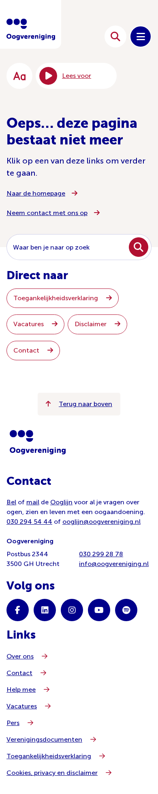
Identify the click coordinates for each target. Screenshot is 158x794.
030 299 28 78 (101, 554)
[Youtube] (99, 610)
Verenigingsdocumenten (44, 739)
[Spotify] (126, 610)
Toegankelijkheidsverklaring (56, 298)
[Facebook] (17, 610)
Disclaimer (91, 324)
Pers (12, 723)
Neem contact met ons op (47, 213)
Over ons (20, 656)
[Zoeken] (115, 36)
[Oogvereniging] (37, 442)
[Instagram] (72, 610)
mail (32, 502)
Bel (11, 502)
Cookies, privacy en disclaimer (52, 773)
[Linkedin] (45, 610)
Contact (27, 350)
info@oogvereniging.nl (114, 564)
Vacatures (29, 324)
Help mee (21, 689)
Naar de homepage (35, 193)
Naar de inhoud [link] (74, 36)
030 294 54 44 (29, 521)
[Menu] (141, 36)
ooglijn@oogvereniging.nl (101, 521)
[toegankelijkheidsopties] (19, 76)
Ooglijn (61, 502)
